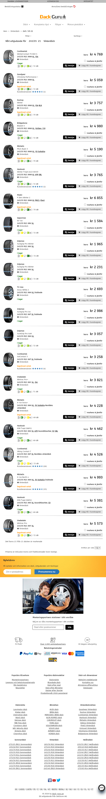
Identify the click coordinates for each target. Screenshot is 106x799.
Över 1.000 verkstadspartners (53, 644)
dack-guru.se (58, 794)
